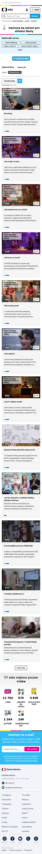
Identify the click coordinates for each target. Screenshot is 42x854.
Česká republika (17, 21)
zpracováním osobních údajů (26, 760)
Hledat (35, 16)
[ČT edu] (7, 10)
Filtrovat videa (23, 58)
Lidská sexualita (31, 42)
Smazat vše (21, 67)
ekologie (34, 21)
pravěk (27, 21)
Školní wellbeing (11, 42)
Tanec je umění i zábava (29, 46)
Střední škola (14, 72)
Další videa (21, 668)
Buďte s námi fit (10, 46)
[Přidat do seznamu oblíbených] (37, 91)
